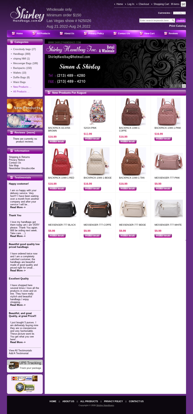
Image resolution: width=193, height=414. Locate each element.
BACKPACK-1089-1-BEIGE (98, 178)
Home (119, 4)
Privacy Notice (17, 159)
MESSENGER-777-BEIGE (132, 225)
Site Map (14, 165)
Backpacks (19, 68)
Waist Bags (19, 82)
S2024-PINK (90, 128)
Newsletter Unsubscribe (22, 168)
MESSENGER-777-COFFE (97, 225)
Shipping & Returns (19, 157)
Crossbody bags (22, 49)
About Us (69, 33)
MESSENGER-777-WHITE (168, 225)
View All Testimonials (20, 350)
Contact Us (124, 33)
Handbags (18, 54)
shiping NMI (19, 58)
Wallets (17, 72)
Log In (130, 4)
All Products (43, 33)
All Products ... (21, 91)
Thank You (15, 215)
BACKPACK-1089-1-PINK (168, 128)
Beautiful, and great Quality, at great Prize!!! (22, 314)
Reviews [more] (25, 132)
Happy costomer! (19, 183)
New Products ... (22, 86)
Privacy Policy (96, 33)
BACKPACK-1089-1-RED (61, 178)
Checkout (144, 4)
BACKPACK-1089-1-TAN (132, 178)
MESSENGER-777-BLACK (62, 225)
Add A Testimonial (18, 353)
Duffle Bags (19, 77)
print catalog (177, 25)
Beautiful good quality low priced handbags (24, 245)
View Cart (149, 33)
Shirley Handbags (105, 405)
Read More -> (18, 207)
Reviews (173, 33)
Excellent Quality (19, 278)
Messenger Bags (22, 63)
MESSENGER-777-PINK (167, 178)
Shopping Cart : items (166, 4)
